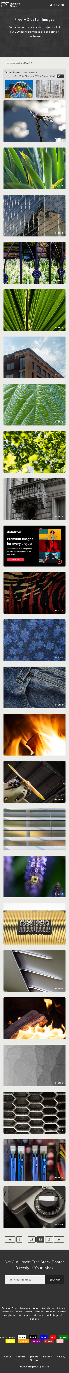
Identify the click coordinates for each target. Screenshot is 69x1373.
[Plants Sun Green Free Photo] (34, 149)
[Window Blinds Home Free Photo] (34, 810)
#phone (34, 1318)
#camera (39, 1315)
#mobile (50, 1311)
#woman (25, 1308)
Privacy (61, 1356)
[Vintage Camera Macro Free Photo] (34, 1188)
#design (61, 1308)
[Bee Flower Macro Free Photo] (34, 857)
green (63, 1337)
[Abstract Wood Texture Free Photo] (34, 1046)
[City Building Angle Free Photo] (34, 338)
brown (49, 1340)
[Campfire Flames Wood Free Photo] (34, 715)
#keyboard (10, 1315)
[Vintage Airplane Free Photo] (34, 762)
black (33, 1337)
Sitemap (34, 1360)
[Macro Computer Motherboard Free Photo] (34, 1141)
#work (29, 1311)
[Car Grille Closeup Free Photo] (34, 1093)
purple (36, 1340)
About (7, 1356)
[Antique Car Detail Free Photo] (34, 951)
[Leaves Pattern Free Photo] (34, 432)
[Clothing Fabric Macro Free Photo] (34, 573)
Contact (20, 1356)
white (22, 1337)
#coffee (62, 1311)
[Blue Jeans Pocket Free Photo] (34, 668)
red (53, 1337)
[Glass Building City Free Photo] (34, 196)
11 (31, 1239)
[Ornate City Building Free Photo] (34, 480)
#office (39, 1311)
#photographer (56, 1315)
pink (60, 1340)
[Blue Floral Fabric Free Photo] (34, 621)
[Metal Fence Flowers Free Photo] (34, 243)
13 (49, 1239)
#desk (19, 1311)
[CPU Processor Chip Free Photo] (34, 904)
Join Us (34, 1356)
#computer (25, 1315)
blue (43, 1337)
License (47, 1356)
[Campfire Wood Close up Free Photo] (34, 999)
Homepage (10, 63)
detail (19, 63)
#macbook (48, 1308)
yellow (10, 1340)
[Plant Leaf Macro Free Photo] (34, 385)
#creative (7, 1311)
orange (23, 1340)
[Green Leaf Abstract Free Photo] (34, 291)
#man (36, 1308)
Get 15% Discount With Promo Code (38, 76)
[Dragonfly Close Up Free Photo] (34, 102)
